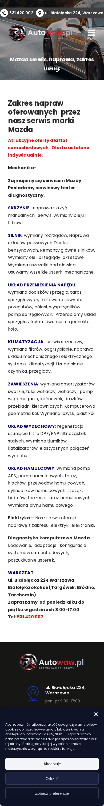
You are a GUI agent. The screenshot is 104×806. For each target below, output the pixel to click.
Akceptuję (52, 764)
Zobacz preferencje (52, 793)
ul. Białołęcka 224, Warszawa (74, 13)
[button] (96, 714)
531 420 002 (21, 13)
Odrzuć (52, 778)
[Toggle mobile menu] (92, 33)
